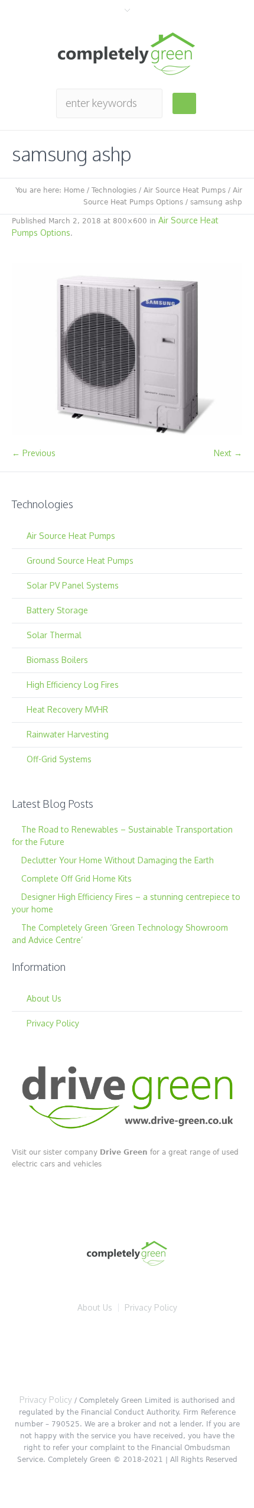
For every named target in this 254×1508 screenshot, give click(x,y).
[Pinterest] (165, 1352)
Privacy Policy (53, 1023)
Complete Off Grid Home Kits (76, 878)
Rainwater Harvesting (68, 734)
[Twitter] (94, 1352)
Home (74, 190)
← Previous (34, 453)
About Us (44, 998)
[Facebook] (59, 1352)
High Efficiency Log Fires (73, 685)
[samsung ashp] (127, 349)
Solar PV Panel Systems (73, 585)
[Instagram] (201, 1352)
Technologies (114, 190)
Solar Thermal (54, 635)
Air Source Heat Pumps (185, 190)
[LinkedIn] (130, 1352)
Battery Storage (57, 610)
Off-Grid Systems (59, 759)
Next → (228, 453)
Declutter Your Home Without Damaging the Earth (117, 860)
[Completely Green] (127, 54)
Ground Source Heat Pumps (80, 560)
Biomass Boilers (57, 660)
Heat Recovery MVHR (67, 709)
